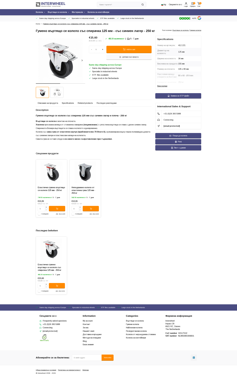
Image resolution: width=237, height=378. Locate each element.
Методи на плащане (92, 338)
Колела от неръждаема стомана (141, 334)
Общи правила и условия (46, 370)
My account (88, 321)
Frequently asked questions (55, 321)
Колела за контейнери (98, 12)
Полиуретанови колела (136, 331)
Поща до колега (180, 136)
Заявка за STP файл (179, 96)
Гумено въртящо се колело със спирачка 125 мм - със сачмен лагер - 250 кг (75, 24)
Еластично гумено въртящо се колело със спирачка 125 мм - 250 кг (49, 267)
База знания (88, 344)
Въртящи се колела (57, 12)
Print (180, 142)
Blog (85, 341)
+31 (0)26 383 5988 (172, 114)
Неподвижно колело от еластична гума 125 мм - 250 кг (83, 190)
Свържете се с (175, 4)
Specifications (68, 103)
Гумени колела (195, 30)
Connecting (168, 120)
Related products (85, 103)
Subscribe (107, 358)
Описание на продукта (48, 103)
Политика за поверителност (69, 370)
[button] (82, 60)
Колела (39, 12)
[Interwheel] (50, 4)
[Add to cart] (57, 208)
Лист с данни (180, 148)
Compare (45, 214)
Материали (77, 12)
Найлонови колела (134, 328)
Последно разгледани (107, 103)
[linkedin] (194, 358)
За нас (86, 328)
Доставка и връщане (92, 334)
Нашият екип (88, 331)
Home (38, 24)
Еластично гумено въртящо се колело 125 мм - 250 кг (51, 188)
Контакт (86, 324)
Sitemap (85, 370)
